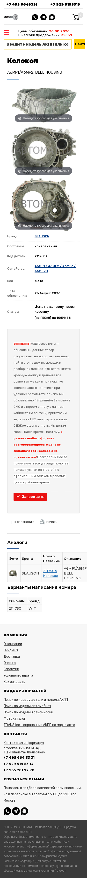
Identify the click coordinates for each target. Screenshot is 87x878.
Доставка (12, 657)
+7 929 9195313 (65, 4)
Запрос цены (33, 497)
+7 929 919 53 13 (18, 764)
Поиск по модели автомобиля (27, 706)
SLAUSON (42, 236)
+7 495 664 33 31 (19, 757)
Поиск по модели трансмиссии (28, 712)
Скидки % (11, 650)
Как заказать (14, 682)
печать (51, 522)
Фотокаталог (15, 719)
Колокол (50, 576)
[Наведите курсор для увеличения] (43, 103)
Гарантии (11, 669)
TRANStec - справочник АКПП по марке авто (39, 725)
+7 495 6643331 (22, 4)
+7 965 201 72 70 (19, 770)
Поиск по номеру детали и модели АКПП (36, 700)
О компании (13, 644)
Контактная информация (24, 743)
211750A (50, 571)
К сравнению (24, 522)
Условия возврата (18, 675)
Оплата (10, 663)
